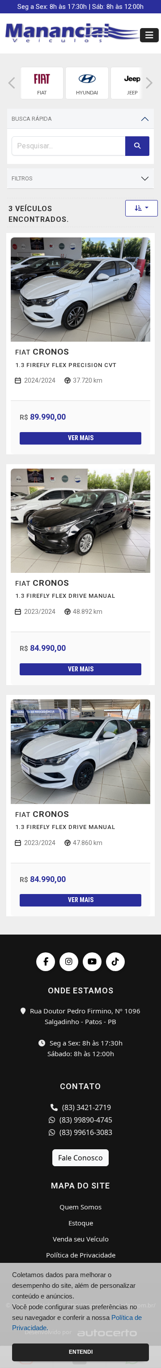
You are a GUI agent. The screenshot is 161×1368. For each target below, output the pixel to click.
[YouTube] (92, 961)
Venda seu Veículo (81, 1238)
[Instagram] (68, 961)
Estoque (80, 1222)
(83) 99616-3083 (85, 1132)
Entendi (81, 1352)
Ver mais (80, 437)
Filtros (22, 178)
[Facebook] (45, 961)
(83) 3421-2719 (85, 1107)
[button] (11, 83)
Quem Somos (80, 1206)
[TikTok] (115, 961)
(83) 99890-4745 (85, 1120)
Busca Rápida (32, 118)
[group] (42, 83)
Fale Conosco (80, 1158)
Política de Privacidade (80, 1254)
